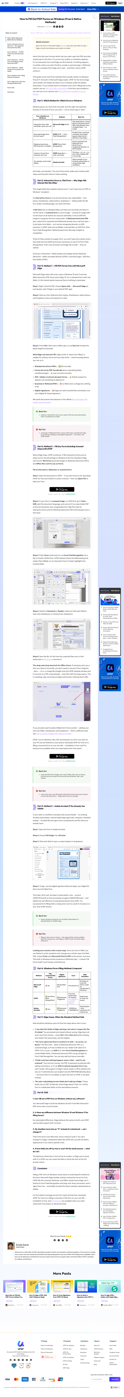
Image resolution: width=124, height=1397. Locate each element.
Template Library (114, 1352)
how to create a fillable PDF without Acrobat (53, 734)
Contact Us (112, 1359)
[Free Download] (111, 3)
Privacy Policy (34, 1387)
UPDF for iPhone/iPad (67, 1353)
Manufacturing (84, 1363)
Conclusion (10, 92)
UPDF (6, 3)
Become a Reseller (97, 1353)
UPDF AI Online (67, 1361)
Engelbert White (107, 1305)
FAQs (110, 1349)
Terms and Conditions (45, 1387)
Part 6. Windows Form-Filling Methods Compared (16, 76)
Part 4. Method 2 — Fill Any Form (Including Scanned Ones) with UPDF (15, 61)
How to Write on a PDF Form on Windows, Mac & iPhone (110, 69)
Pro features (56, 1201)
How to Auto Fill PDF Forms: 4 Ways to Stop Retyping (110, 47)
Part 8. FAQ (10, 88)
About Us (97, 1345)
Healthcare (83, 1349)
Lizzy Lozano (35, 1305)
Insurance (83, 1356)
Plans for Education (47, 1352)
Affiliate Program (99, 1357)
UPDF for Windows (68, 1345)
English (115, 1387)
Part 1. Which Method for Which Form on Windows (14, 39)
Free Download (111, 3)
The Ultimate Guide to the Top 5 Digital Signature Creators (109, 1210)
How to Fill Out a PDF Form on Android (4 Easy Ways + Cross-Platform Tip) (110, 636)
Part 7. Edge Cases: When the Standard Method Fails (16, 82)
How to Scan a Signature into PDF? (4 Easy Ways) (110, 41)
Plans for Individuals (47, 1345)
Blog (95, 1364)
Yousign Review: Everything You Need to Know (110, 651)
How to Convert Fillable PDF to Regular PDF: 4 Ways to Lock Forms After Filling (110, 55)
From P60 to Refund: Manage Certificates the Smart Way (110, 76)
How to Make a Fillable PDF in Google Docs (110, 1217)
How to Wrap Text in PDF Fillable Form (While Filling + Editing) (111, 1223)
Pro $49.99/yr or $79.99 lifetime (73, 1001)
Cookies (68, 1387)
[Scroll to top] (119, 1392)
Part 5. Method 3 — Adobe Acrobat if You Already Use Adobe (15, 69)
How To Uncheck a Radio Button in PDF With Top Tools (110, 609)
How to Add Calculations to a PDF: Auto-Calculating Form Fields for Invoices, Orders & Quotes (110, 616)
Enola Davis (40, 26)
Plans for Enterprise (47, 1349)
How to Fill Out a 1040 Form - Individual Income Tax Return (110, 1189)
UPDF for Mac (67, 1349)
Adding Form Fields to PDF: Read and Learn (109, 1182)
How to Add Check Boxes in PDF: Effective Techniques (110, 629)
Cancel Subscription (113, 1363)
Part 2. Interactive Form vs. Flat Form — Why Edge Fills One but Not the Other (15, 45)
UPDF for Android (68, 1357)
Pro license (48, 659)
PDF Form (39, 33)
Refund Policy (75, 1387)
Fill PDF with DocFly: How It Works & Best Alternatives (109, 1196)
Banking (82, 1345)
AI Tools (65, 1364)
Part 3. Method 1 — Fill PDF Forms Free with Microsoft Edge (15, 53)
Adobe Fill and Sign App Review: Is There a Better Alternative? (110, 643)
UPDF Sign (66, 1368)
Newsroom (97, 1361)
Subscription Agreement (58, 1387)
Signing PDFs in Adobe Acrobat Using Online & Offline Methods (110, 62)
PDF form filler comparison (56, 88)
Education (83, 1352)
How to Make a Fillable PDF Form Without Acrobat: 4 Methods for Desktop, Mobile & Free (110, 1203)
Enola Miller (59, 1305)
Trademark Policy (84, 1387)
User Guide (112, 1345)
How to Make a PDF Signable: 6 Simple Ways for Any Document (110, 34)
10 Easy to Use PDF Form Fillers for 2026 (110, 623)
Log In (120, 3)
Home (33, 33)
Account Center (114, 1356)
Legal (82, 1359)
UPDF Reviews (98, 1349)
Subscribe (115, 1379)
